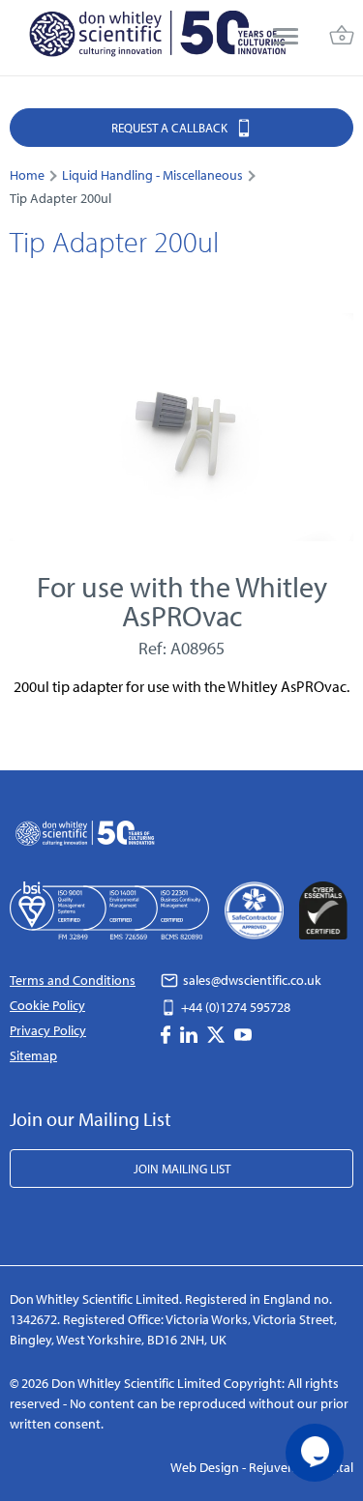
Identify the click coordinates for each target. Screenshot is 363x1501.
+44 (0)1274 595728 (234, 1007)
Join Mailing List (182, 1168)
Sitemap (33, 1055)
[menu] (285, 38)
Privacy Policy (48, 1030)
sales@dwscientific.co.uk (250, 980)
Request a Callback (170, 127)
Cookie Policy (47, 1005)
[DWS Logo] (157, 38)
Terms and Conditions (73, 980)
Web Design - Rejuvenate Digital (261, 1467)
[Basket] (341, 38)
